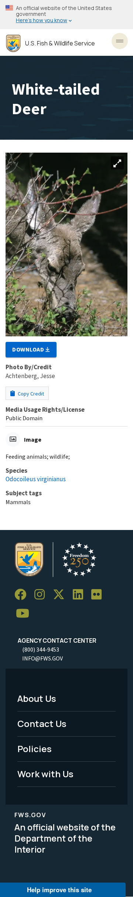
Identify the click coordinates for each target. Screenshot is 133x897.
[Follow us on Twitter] (61, 594)
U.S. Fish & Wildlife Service (60, 43)
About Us (36, 698)
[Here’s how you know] (66, 14)
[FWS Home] (13, 43)
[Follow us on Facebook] (22, 594)
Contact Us (41, 723)
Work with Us (45, 774)
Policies (34, 749)
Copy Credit (30, 393)
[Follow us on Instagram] (42, 594)
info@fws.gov (42, 658)
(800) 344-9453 (40, 649)
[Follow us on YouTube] (25, 613)
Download (28, 349)
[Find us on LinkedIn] (80, 594)
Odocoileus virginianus (36, 479)
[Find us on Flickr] (99, 594)
